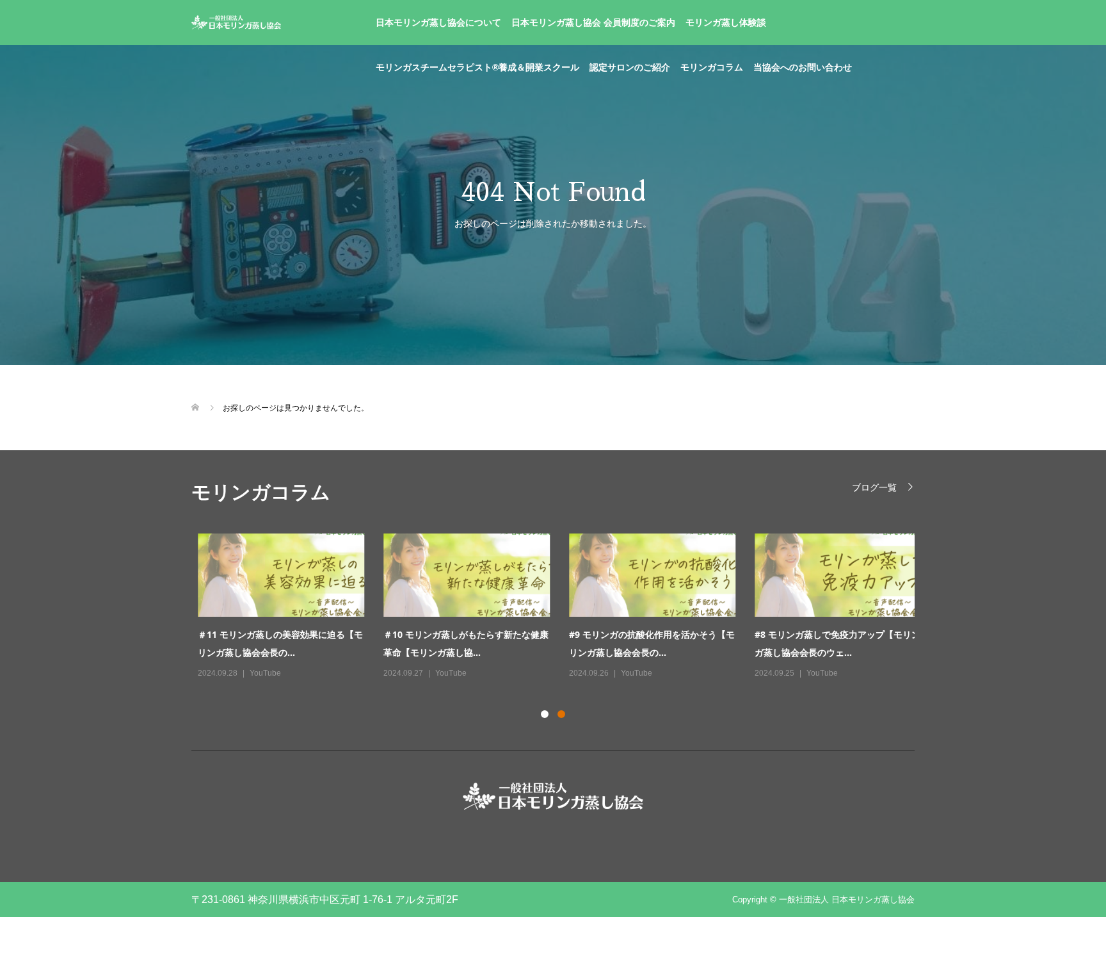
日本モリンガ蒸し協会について (438, 22)
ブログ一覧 (874, 487)
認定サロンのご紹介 (629, 67)
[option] (562, 607)
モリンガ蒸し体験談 (725, 22)
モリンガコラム (711, 67)
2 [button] (561, 714)
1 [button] (545, 714)
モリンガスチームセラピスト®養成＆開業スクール (477, 67)
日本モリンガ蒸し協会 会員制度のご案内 (593, 22)
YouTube (259, 673)
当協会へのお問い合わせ (802, 67)
